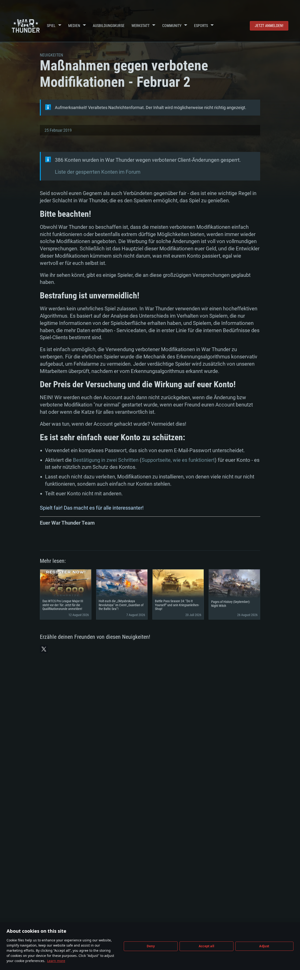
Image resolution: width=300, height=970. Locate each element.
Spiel (51, 25)
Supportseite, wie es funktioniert (178, 460)
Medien (74, 25)
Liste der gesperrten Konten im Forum (97, 172)
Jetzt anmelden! (269, 25)
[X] (44, 649)
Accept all (206, 946)
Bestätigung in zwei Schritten (106, 460)
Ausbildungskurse (108, 25)
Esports (201, 25)
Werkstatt (140, 25)
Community (171, 25)
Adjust (264, 946)
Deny (151, 946)
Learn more (56, 961)
